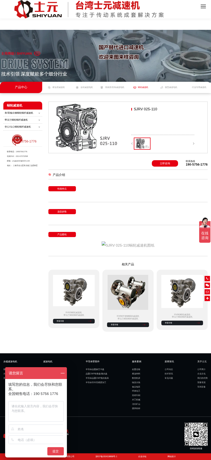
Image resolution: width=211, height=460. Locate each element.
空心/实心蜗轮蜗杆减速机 (18, 126)
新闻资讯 (169, 361)
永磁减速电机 (10, 361)
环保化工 (136, 391)
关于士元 (202, 361)
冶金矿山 (136, 404)
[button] (132, 143)
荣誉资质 (201, 382)
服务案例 (136, 361)
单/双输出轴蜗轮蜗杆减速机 (19, 113)
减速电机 (47, 361)
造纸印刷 (136, 395)
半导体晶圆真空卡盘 (95, 369)
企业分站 (142, 456)
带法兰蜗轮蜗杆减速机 (16, 120)
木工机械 (136, 400)
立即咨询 (165, 163)
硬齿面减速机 (58, 87)
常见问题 (169, 378)
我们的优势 (202, 378)
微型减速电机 (171, 87)
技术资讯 (169, 374)
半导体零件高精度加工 (96, 382)
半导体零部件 (93, 361)
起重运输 (136, 369)
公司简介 (201, 369)
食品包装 (136, 387)
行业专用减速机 (199, 87)
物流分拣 (136, 382)
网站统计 (172, 456)
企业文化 (201, 374)
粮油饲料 (136, 374)
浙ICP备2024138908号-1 (106, 456)
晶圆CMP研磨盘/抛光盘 (96, 374)
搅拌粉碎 (136, 408)
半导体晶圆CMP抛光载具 (97, 378)
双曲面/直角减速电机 (114, 87)
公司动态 (169, 369)
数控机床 (136, 378)
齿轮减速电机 (87, 87)
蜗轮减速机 (143, 87)
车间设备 (201, 387)
